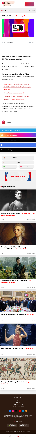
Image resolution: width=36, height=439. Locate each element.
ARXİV (18, 402)
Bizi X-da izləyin (8, 150)
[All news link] (33, 436)
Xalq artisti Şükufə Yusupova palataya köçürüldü (16, 98)
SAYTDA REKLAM (18, 404)
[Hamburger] (2, 436)
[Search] (10, 436)
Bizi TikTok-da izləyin (10, 140)
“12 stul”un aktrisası (13, 93)
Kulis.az (9, 122)
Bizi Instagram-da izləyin (10, 135)
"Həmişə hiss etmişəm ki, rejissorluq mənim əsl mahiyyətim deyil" (17, 86)
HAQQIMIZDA (18, 398)
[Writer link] (25, 436)
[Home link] (18, 436)
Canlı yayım (29, 4)
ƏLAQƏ (18, 400)
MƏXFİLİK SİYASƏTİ (18, 407)
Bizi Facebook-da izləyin (10, 145)
